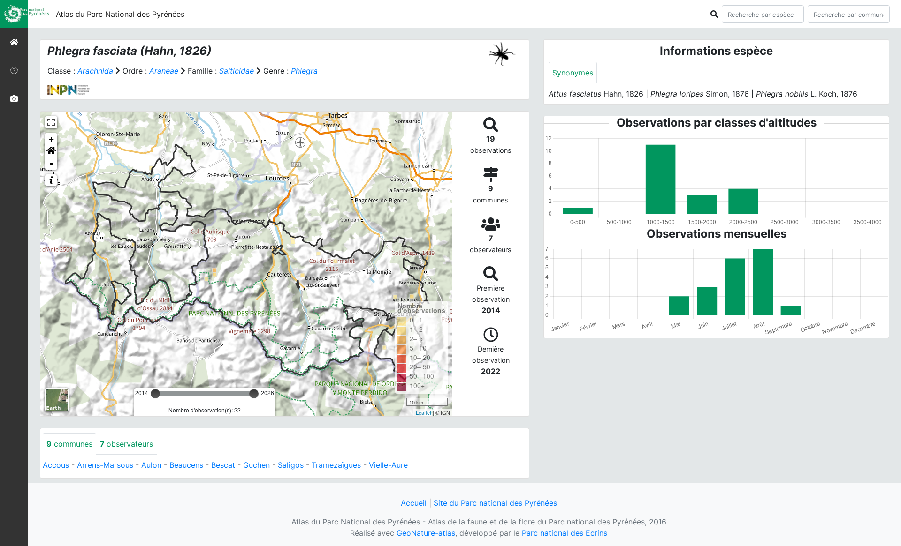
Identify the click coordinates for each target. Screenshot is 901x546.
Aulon (151, 465)
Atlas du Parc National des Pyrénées (120, 14)
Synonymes (572, 72)
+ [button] (51, 139)
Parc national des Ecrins (564, 533)
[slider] (155, 393)
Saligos (291, 465)
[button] (51, 151)
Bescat (223, 465)
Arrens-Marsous (105, 465)
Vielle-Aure (388, 465)
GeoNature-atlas (426, 533)
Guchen (256, 465)
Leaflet (423, 412)
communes (69, 444)
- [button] (51, 163)
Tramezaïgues (336, 465)
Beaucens (186, 465)
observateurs (126, 444)
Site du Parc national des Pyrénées (495, 503)
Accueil (414, 503)
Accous (56, 465)
